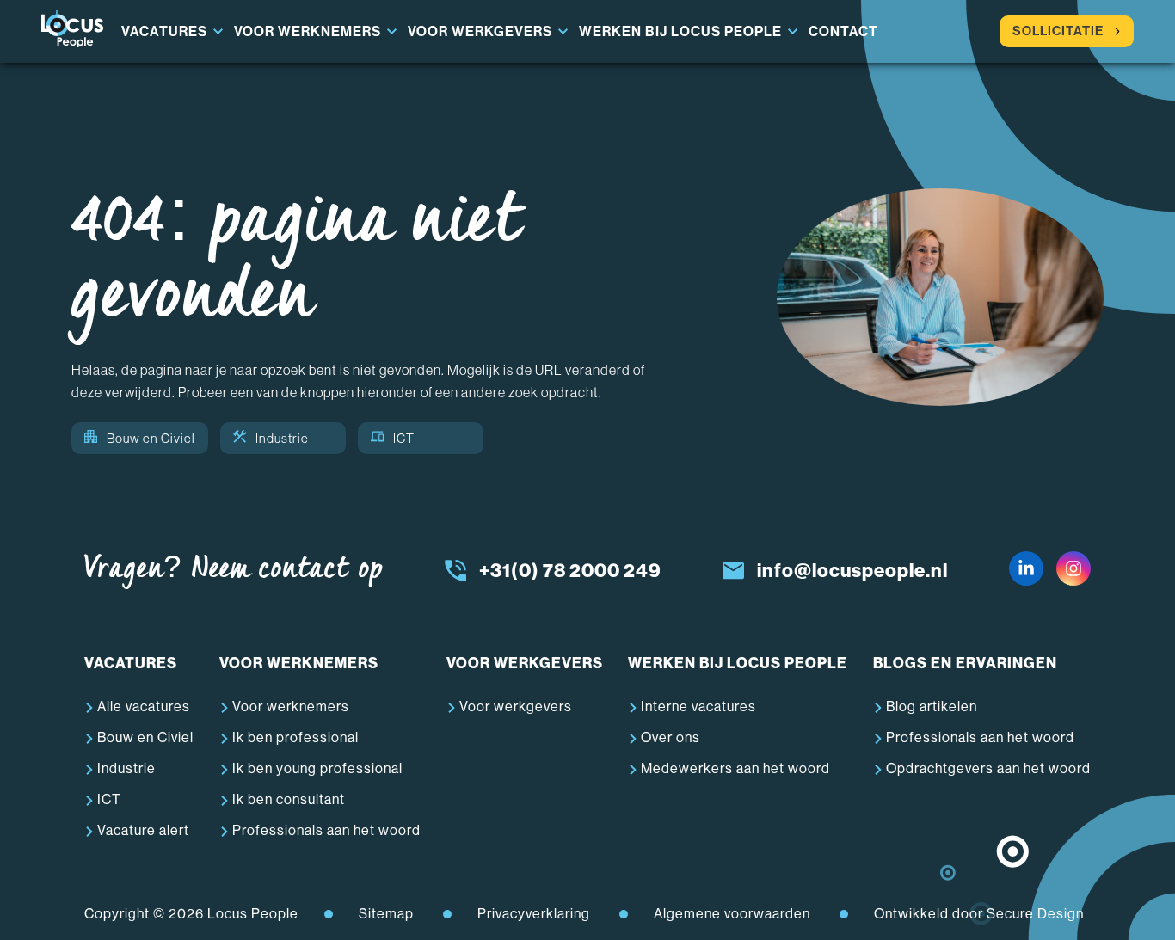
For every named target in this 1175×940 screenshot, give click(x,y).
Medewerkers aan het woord (735, 768)
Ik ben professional (295, 737)
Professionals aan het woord (326, 830)
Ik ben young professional (317, 768)
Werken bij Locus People (680, 31)
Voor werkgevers (480, 31)
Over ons (670, 737)
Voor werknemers (307, 31)
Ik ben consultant (288, 799)
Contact (843, 31)
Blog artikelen (931, 706)
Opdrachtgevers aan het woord (988, 768)
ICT (404, 438)
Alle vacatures (143, 706)
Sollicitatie (1058, 31)
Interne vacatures (698, 706)
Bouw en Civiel (151, 438)
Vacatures (164, 31)
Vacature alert (143, 830)
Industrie (282, 438)
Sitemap (386, 914)
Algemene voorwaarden (732, 914)
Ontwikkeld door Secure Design (979, 914)
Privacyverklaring (533, 914)
